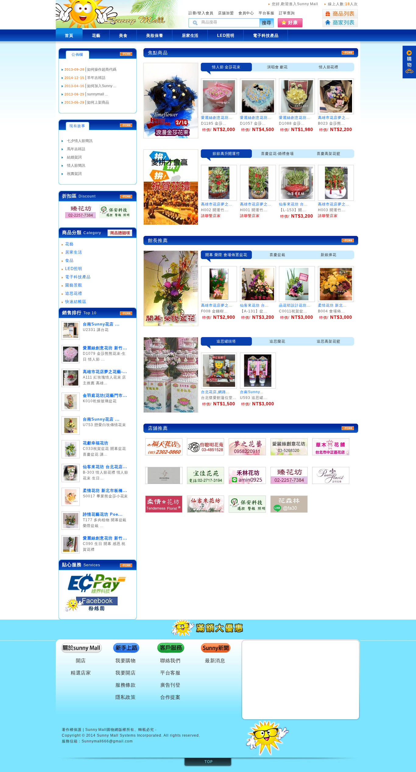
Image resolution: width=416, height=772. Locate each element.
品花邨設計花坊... (294, 305)
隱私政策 (125, 697)
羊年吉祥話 (96, 78)
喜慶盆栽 (277, 255)
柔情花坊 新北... (332, 305)
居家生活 (73, 252)
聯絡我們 (170, 660)
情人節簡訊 (76, 165)
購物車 (409, 62)
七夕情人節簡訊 (80, 141)
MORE (126, 196)
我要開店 (125, 672)
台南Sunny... (251, 392)
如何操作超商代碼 (101, 69)
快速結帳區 (75, 301)
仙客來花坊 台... (254, 305)
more (126, 313)
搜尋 (267, 22)
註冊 (192, 13)
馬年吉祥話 (76, 149)
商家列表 (340, 22)
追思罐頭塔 (226, 341)
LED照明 (73, 268)
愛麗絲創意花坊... (216, 118)
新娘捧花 (329, 255)
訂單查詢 (287, 13)
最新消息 (215, 660)
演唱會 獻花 (277, 67)
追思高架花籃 (328, 341)
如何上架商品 (98, 102)
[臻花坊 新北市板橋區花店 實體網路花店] (79, 218)
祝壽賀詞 (74, 174)
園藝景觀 (73, 285)
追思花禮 (73, 293)
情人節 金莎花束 (226, 67)
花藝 (69, 244)
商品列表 (340, 13)
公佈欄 (77, 54)
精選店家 (81, 672)
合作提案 (170, 697)
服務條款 (125, 685)
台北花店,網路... (215, 392)
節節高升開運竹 (226, 153)
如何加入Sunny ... (101, 86)
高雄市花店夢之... (333, 118)
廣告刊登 (170, 685)
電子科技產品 (78, 277)
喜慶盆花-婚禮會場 (277, 153)
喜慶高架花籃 (328, 153)
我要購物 (125, 660)
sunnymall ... (97, 94)
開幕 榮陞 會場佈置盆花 (226, 255)
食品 (69, 260)
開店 (81, 660)
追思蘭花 (277, 341)
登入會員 (205, 13)
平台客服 (266, 13)
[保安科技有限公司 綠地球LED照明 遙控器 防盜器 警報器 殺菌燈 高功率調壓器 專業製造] (113, 218)
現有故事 (77, 126)
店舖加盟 (226, 13)
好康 (293, 22)
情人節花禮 (329, 67)
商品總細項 (120, 232)
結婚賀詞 (74, 157)
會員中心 (246, 13)
